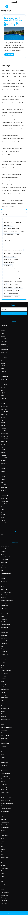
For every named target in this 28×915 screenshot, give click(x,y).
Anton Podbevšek (6, 70)
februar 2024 (4, 401)
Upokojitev (10, 193)
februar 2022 (4, 457)
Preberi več (10, 55)
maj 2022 (3, 449)
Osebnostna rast (6, 145)
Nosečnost (18, 132)
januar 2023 (3, 430)
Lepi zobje (12, 119)
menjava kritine (7, 247)
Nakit (12, 128)
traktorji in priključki (13, 284)
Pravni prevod (5, 154)
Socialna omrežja (6, 180)
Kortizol (17, 112)
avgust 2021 (4, 471)
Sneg (11, 177)
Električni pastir (18, 89)
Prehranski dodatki (13, 158)
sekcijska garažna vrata (15, 275)
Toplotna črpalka (15, 190)
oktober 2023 (4, 409)
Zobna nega (20, 203)
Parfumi (17, 145)
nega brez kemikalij (17, 250)
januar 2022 (3, 460)
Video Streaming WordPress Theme (9, 913)
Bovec (17, 219)
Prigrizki (20, 158)
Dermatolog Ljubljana (7, 86)
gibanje (22, 231)
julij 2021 (3, 474)
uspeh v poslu (19, 287)
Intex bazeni (18, 106)
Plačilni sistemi (18, 148)
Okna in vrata (17, 138)
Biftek (24, 76)
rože (5, 275)
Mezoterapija (9, 125)
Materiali (4, 125)
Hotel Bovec (5, 106)
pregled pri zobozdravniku (10, 268)
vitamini (17, 290)
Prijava (2, 534)
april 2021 (3, 482)
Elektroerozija (12, 93)
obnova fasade (7, 253)
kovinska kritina (7, 240)
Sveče (15, 187)
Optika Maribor (14, 141)
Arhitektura (21, 70)
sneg (18, 278)
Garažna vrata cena (6, 102)
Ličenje (17, 119)
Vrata (3, 200)
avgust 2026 (4, 325)
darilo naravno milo (8, 222)
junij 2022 (3, 447)
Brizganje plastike (6, 83)
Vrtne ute (7, 200)
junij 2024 (3, 390)
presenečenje (7, 271)
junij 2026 (3, 330)
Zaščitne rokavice (19, 200)
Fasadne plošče (6, 96)
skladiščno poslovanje (9, 278)
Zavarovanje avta (6, 203)
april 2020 (3, 512)
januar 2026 (3, 344)
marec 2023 (3, 428)
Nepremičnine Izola (10, 132)
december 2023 (4, 406)
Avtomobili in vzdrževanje (11, 73)
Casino (12, 83)
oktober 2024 (4, 379)
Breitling (18, 80)
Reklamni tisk (22, 161)
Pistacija (12, 148)
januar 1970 (3, 522)
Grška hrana (22, 102)
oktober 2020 (4, 498)
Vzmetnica (11, 200)
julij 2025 (3, 360)
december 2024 (4, 376)
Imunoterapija (11, 106)
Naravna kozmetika (18, 128)
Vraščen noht (21, 197)
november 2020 (4, 495)
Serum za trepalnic (19, 171)
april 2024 (3, 395)
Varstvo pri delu (17, 193)
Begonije (12, 76)
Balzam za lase (5, 76)
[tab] (7, 6)
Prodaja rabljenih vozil (14, 161)
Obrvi (13, 135)
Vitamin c (15, 197)
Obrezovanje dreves (7, 135)
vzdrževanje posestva (14, 293)
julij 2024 (3, 387)
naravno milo (7, 250)
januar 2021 (3, 490)
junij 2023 (3, 420)
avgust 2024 (4, 384)
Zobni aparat (5, 206)
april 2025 (3, 368)
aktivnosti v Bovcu (8, 219)
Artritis (3, 73)
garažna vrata (14, 231)
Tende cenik (20, 187)
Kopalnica (12, 112)
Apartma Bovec (14, 70)
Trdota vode (22, 190)
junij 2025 (3, 363)
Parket (21, 145)
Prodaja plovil (5, 161)
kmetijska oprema (8, 237)
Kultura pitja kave (6, 119)
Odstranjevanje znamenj (7, 138)
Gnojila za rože (15, 102)
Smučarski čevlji (6, 177)
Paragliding (12, 145)
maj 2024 (3, 392)
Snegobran (15, 177)
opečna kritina (17, 253)
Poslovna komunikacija (13, 151)
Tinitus (7, 190)
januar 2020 (3, 514)
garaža (5, 231)
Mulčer (22, 125)
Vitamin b (11, 197)
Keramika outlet (20, 109)
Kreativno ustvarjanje (7, 115)
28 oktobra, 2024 (10, 23)
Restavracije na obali (16, 164)
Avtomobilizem (21, 73)
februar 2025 (4, 374)
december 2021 (4, 463)
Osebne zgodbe (21, 141)
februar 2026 (4, 341)
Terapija (4, 190)
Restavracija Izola (6, 164)
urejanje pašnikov (8, 287)
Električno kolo (5, 93)
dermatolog (18, 222)
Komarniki (7, 112)
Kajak (22, 106)
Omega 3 (23, 138)
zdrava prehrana (7, 296)
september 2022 (4, 439)
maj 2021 (3, 479)
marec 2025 (3, 371)
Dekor (15, 83)
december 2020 (4, 493)
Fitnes (11, 96)
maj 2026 (3, 333)
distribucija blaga (7, 225)
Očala (16, 135)
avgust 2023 (4, 414)
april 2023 (3, 425)
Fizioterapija (16, 96)
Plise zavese (5, 151)
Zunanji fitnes (11, 206)
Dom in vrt (21, 86)
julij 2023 (3, 417)
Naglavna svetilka (6, 128)
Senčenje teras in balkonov (8, 171)
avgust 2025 (4, 357)
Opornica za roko (6, 141)
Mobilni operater (16, 125)
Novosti (14, 2)
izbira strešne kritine (8, 234)
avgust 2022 (4, 441)
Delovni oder (20, 83)
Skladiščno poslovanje (7, 174)
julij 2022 (3, 444)
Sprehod (13, 184)
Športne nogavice (6, 184)
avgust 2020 (4, 503)
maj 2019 (3, 520)
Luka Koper (12, 122)
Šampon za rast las (17, 167)
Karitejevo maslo (6, 109)
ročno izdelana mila (18, 271)
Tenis (24, 187)
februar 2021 (4, 487)
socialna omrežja (7, 281)
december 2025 (4, 347)
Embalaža (18, 93)
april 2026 (3, 336)
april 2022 (3, 452)
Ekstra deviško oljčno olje (8, 89)
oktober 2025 (4, 352)
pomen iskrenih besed (9, 262)
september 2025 (4, 355)
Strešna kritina (18, 184)
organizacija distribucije (9, 256)
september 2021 (4, 468)
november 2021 (4, 466)
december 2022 (4, 433)
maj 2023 (3, 422)
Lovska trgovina (6, 122)
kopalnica (18, 237)
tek (4, 284)
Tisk (10, 190)
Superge (11, 187)
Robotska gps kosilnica (7, 167)
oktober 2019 (4, 517)
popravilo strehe (7, 265)
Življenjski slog (14, 203)
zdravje (16, 296)
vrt (4, 293)
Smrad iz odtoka (17, 174)
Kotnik (20, 112)
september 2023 (4, 411)
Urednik (20, 23)
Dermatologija (15, 86)
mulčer (16, 247)
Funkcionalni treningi (7, 99)
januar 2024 (3, 403)
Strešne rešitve (5, 187)
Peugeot (8, 148)
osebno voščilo (7, 259)
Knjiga (3, 112)
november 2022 (4, 436)
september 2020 (4, 501)
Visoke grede (5, 197)
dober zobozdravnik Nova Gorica (11, 228)
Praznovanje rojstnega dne (15, 154)
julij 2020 (3, 506)
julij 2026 (3, 328)
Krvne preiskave (16, 115)
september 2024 (4, 382)
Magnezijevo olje (19, 122)
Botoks (14, 80)
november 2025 (4, 349)
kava (18, 234)
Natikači (4, 132)
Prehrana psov (5, 158)
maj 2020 (3, 509)
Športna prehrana (15, 180)
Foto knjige (21, 96)
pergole (16, 259)
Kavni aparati (13, 109)
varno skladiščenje (8, 290)
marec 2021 (3, 484)
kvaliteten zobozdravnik (9, 243)
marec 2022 (3, 455)
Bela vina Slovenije (18, 76)
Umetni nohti (5, 193)
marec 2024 (3, 398)
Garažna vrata (15, 99)
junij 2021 (3, 476)
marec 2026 (3, 338)
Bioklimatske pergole (7, 80)
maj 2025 (3, 365)
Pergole (4, 148)
